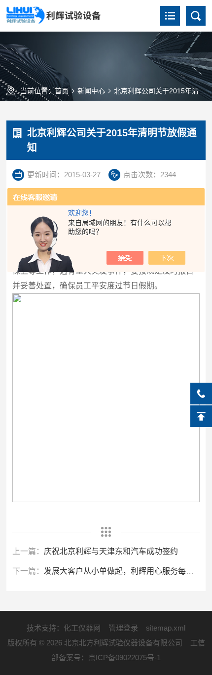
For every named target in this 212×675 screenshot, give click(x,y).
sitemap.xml (165, 628)
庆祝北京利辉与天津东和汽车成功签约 (111, 551)
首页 (62, 91)
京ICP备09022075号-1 (124, 657)
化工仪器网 (82, 628)
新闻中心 (91, 91)
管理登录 (123, 628)
